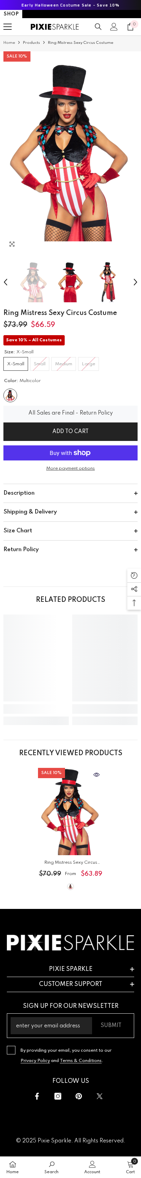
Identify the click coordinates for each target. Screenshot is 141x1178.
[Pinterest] (79, 1096)
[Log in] (114, 26)
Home (9, 43)
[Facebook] (37, 1096)
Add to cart (70, 431)
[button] (5, 282)
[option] (70, 152)
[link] (36, 709)
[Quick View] (96, 775)
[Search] (98, 27)
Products (31, 43)
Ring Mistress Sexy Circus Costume (70, 863)
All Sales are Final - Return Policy (70, 413)
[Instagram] (58, 1096)
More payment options (70, 468)
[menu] (7, 27)
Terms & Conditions (81, 1061)
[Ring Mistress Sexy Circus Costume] (70, 811)
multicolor (70, 886)
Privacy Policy (35, 1061)
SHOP (11, 14)
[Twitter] (99, 1096)
